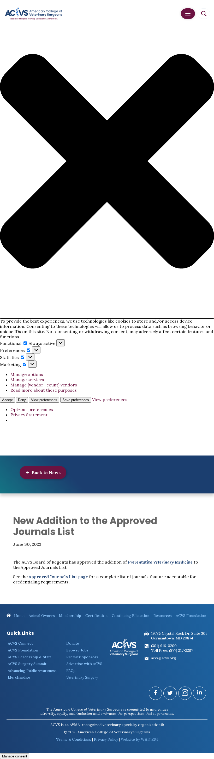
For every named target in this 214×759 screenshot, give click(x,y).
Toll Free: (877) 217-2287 (172, 650)
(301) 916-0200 (164, 645)
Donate (72, 643)
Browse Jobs (77, 650)
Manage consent (14, 756)
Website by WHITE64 (139, 739)
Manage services (27, 379)
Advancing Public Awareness (32, 670)
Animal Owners (42, 615)
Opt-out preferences (31, 409)
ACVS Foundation (191, 615)
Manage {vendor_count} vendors (43, 384)
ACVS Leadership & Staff (29, 657)
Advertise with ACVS (84, 663)
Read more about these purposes (43, 390)
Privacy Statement (28, 414)
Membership (70, 615)
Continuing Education (130, 615)
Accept (7, 400)
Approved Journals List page (58, 576)
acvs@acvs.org (163, 658)
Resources (162, 615)
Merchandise (19, 677)
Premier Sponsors (82, 657)
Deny (22, 400)
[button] (107, 161)
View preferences (44, 400)
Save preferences (75, 400)
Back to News (46, 472)
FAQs (70, 670)
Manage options (26, 374)
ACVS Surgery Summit (27, 663)
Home (19, 615)
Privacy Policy (106, 739)
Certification (96, 615)
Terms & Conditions (73, 739)
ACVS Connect (20, 643)
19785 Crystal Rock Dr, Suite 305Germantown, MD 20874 (179, 635)
